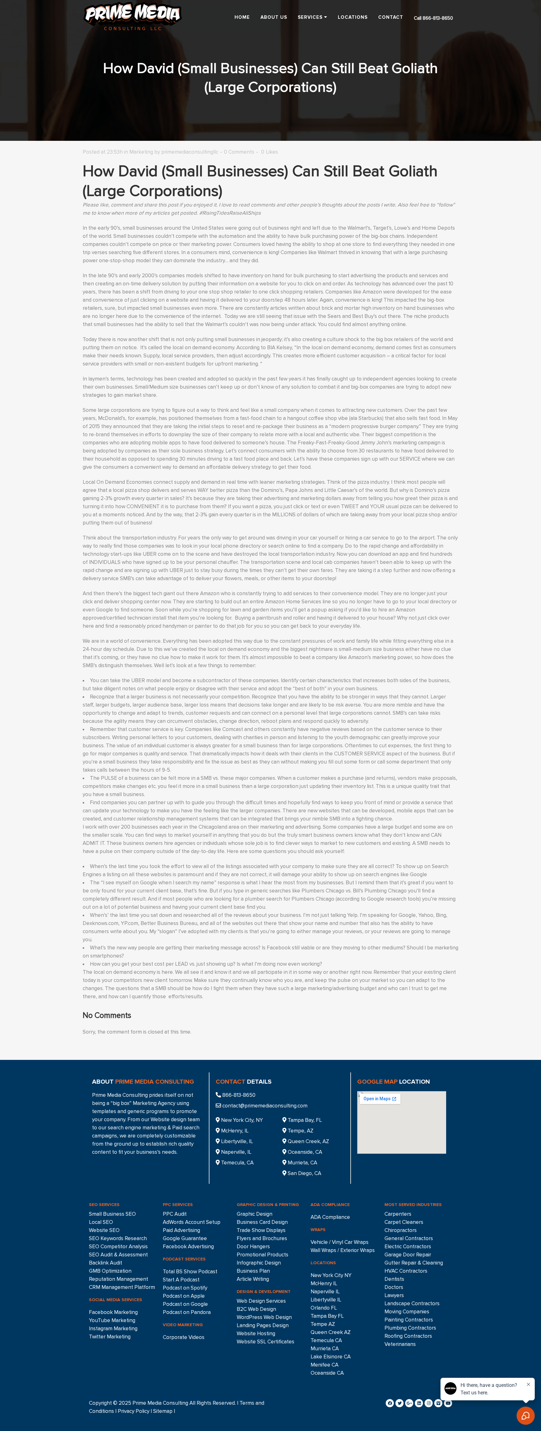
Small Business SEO (112, 1214)
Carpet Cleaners (403, 1222)
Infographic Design (259, 1263)
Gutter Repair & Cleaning (413, 1263)
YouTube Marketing (112, 1320)
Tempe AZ (323, 1324)
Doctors (393, 1287)
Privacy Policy (133, 1411)
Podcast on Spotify (185, 1288)
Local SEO (101, 1222)
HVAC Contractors (405, 1271)
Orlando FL (324, 1308)
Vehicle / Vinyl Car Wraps (339, 1242)
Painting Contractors (408, 1319)
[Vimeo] (438, 1403)
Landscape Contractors (412, 1303)
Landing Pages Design (263, 1325)
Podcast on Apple (184, 1296)
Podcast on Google (185, 1304)
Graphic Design (254, 1214)
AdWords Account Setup (191, 1222)
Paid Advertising (181, 1230)
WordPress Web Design (264, 1317)
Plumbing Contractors (410, 1328)
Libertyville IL (326, 1299)
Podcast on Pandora (187, 1312)
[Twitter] (399, 1403)
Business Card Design (262, 1222)
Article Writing (253, 1279)
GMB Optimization (110, 1271)
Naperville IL (325, 1291)
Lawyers (394, 1295)
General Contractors (408, 1238)
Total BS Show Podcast (190, 1271)
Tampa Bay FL (327, 1316)
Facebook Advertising (188, 1246)
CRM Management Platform (122, 1287)
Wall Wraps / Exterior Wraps (343, 1250)
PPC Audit (175, 1214)
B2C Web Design (256, 1309)
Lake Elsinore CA (331, 1356)
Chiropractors (400, 1230)
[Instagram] (429, 1403)
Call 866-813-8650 (433, 18)
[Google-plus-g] (409, 1403)
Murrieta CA (325, 1348)
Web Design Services (261, 1301)
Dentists (394, 1279)
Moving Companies (406, 1311)
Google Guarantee (185, 1238)
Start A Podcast (181, 1279)
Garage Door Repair (407, 1254)
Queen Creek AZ (331, 1332)
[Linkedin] (419, 1403)
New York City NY (331, 1275)
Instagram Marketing (113, 1328)
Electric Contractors (407, 1246)
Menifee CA (324, 1365)
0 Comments (239, 152)
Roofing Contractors (408, 1336)
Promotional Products (262, 1254)
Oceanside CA (327, 1373)
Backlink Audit (105, 1263)
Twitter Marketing (110, 1336)
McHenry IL (324, 1283)
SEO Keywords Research (118, 1238)
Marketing (141, 152)
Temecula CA (326, 1340)
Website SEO (104, 1230)
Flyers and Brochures (262, 1238)
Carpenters (397, 1214)
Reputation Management (118, 1279)
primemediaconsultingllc (189, 152)
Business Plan (253, 1271)
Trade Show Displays (261, 1230)
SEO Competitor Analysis (118, 1246)
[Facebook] (390, 1403)
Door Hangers (253, 1246)
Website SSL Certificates (265, 1341)
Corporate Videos (183, 1337)
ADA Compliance (330, 1217)
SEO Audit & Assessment (118, 1254)
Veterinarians (400, 1344)
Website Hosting (256, 1333)
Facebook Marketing (113, 1312)
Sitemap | (164, 1411)
